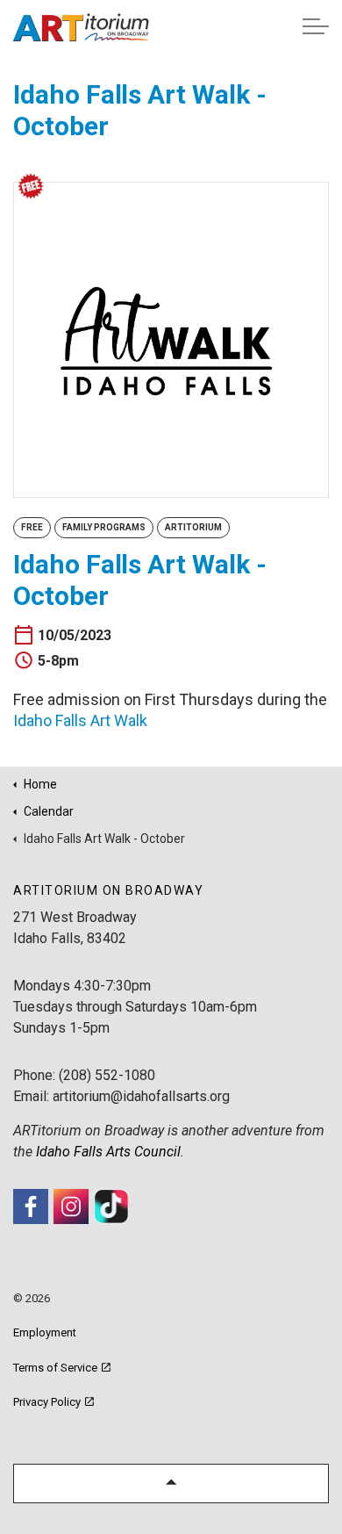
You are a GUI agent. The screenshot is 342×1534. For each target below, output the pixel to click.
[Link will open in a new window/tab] (30, 1206)
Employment (44, 1332)
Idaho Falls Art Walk (80, 720)
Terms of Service (55, 1367)
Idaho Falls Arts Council (108, 1151)
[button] (171, 1483)
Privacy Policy (47, 1401)
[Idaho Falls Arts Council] (80, 27)
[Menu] (315, 26)
